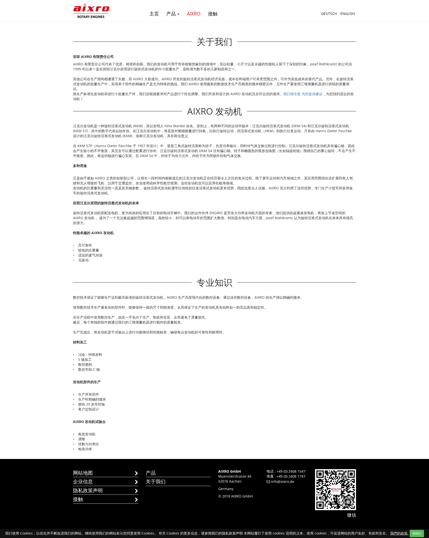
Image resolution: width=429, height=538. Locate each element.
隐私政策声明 (88, 490)
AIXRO (194, 13)
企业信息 (83, 481)
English (347, 13)
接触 (212, 13)
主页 (154, 13)
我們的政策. (399, 533)
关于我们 (156, 481)
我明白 (416, 533)
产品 (171, 13)
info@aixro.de (282, 481)
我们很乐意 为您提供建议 (302, 93)
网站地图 (83, 472)
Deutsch (329, 13)
